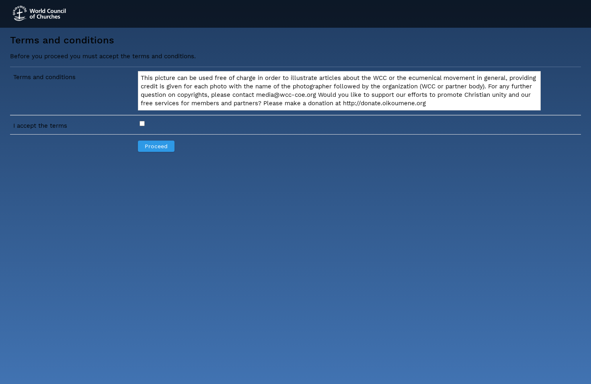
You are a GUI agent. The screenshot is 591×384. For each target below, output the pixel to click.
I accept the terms (40, 125)
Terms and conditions (44, 77)
